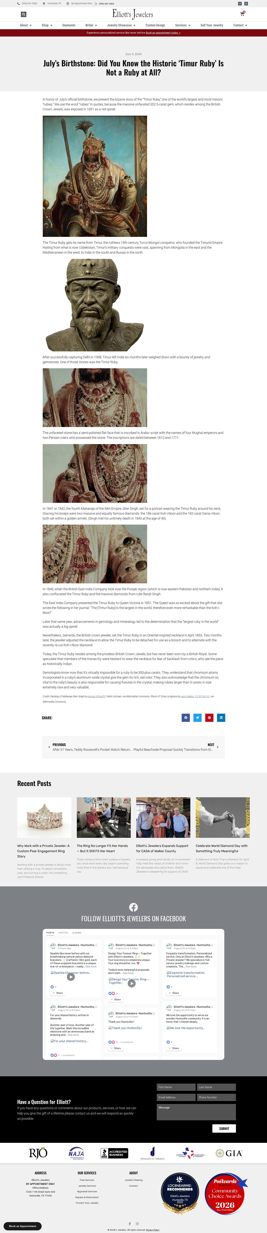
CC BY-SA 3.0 (202, 696)
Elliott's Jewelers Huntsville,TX (180, 1198)
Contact (238, 25)
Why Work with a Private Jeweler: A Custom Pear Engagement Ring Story (43, 851)
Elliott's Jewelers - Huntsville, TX (78, 945)
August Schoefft (96, 696)
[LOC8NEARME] (180, 1186)
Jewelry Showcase (119, 25)
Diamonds (68, 25)
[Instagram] (246, 3)
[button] (23, 14)
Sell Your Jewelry (212, 25)
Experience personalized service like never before (133, 32)
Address (40, 1172)
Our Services (87, 1172)
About (24, 25)
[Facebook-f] (240, 3)
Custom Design (155, 25)
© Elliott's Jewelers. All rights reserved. (133, 1230)
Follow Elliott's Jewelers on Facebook (133, 918)
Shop (45, 25)
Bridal (89, 25)
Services (181, 25)
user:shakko (187, 696)
